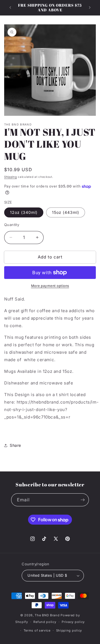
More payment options (50, 286)
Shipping (10, 176)
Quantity (11, 224)
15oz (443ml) (65, 212)
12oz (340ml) (24, 212)
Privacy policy (73, 622)
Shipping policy (69, 630)
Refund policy (44, 622)
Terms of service (37, 630)
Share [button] (15, 445)
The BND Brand (47, 615)
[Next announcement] (90, 7)
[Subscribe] (82, 499)
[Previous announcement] (10, 7)
